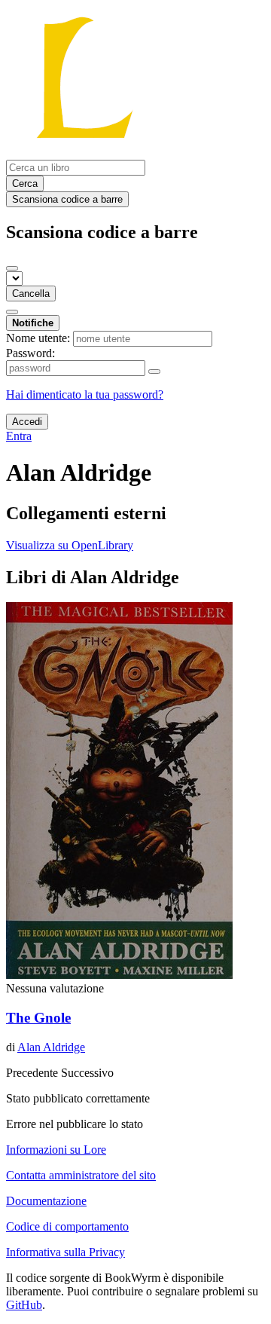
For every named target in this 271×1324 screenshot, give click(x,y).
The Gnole (38, 1018)
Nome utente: (38, 338)
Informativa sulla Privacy (65, 1252)
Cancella (31, 293)
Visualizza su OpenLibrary (69, 545)
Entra (19, 436)
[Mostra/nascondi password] (154, 371)
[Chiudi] (12, 268)
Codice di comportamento (67, 1226)
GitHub (24, 1304)
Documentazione (46, 1200)
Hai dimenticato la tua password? (84, 394)
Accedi (27, 421)
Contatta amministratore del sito (81, 1175)
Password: (30, 353)
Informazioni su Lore (56, 1149)
